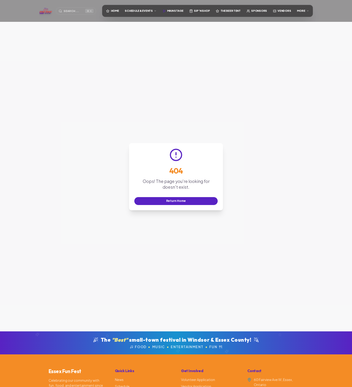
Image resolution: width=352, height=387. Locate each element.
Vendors (284, 10)
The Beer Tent (231, 10)
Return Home (176, 201)
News (119, 379)
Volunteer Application (198, 379)
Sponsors (259, 10)
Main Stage (175, 10)
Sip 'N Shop (202, 10)
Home (115, 10)
